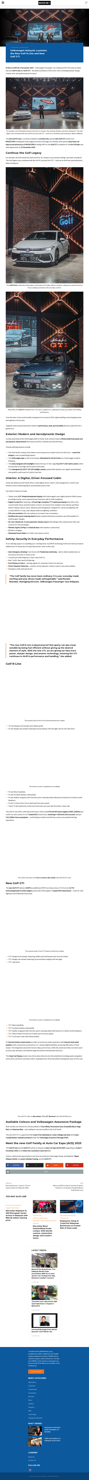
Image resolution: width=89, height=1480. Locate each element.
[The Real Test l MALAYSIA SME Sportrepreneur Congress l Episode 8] (44, 1292)
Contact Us (32, 1460)
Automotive (14, 47)
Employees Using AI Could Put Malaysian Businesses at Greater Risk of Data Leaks (70, 1224)
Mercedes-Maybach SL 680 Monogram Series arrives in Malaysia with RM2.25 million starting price (17, 1215)
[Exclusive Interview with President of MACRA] (35, 1430)
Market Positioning (12, 1208)
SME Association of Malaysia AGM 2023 (52, 1439)
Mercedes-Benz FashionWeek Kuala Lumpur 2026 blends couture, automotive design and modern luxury (42, 1232)
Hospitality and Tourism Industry (44, 1221)
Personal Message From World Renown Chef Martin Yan (44, 1331)
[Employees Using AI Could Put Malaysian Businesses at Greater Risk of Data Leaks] (71, 1206)
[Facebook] (30, 1470)
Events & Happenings (40, 1218)
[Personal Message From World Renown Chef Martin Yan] (44, 1320)
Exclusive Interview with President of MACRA (52, 1430)
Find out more (36, 1371)
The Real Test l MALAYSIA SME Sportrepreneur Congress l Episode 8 (44, 1304)
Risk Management (66, 1215)
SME (74, 1215)
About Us (31, 1457)
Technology (23, 47)
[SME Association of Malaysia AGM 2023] (35, 1441)
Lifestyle (18, 1205)
